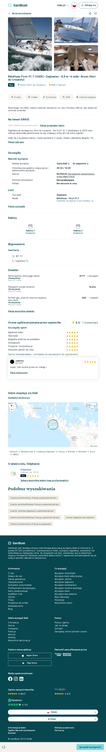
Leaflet (94, 446)
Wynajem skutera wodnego (68, 588)
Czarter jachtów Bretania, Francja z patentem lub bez (34, 504)
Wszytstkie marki (63, 603)
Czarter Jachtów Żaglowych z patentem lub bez (32, 511)
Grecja (11, 625)
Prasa (11, 600)
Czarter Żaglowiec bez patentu (80, 517)
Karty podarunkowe (18, 591)
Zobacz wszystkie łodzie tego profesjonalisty (45, 480)
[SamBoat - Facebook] (10, 679)
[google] (60, 689)
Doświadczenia (15, 606)
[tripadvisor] (15, 700)
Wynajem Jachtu (63, 579)
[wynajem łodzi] (17, 5)
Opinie (11, 597)
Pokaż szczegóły (16, 206)
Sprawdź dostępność (90, 747)
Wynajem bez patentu (66, 594)
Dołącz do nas (15, 576)
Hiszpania (13, 628)
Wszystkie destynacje (19, 640)
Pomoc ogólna (62, 622)
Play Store (32, 663)
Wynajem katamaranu (66, 585)
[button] (11, 406)
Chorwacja (13, 622)
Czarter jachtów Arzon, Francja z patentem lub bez (33, 497)
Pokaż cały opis (16, 141)
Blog (10, 609)
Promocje (59, 600)
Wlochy (12, 634)
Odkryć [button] (61, 5)
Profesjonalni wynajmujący (22, 588)
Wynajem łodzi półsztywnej (68, 576)
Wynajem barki (62, 591)
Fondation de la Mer (18, 603)
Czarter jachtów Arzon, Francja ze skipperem (30, 524)
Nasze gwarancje (16, 579)
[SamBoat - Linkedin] (21, 679)
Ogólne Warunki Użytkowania (21, 730)
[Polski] (74, 5)
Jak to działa (61, 625)
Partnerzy (59, 730)
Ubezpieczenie (15, 582)
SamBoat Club (15, 594)
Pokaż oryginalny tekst (52, 125)
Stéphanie (25, 469)
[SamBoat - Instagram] (16, 679)
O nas (11, 573)
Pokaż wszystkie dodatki (21, 311)
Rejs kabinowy (62, 597)
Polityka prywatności (64, 728)
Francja (12, 631)
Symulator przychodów (19, 585)
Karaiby (12, 637)
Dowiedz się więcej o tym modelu (74, 200)
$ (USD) (52, 719)
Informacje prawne (17, 728)
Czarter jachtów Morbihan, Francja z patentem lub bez (34, 517)
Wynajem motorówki (65, 573)
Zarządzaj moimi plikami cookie (71, 631)
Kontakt (59, 628)
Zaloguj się (90, 4)
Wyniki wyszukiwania (21, 13)
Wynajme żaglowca (64, 582)
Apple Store (32, 655)
